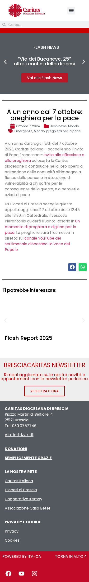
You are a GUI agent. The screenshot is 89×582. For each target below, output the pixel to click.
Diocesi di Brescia (21, 490)
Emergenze (23, 131)
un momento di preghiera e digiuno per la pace (42, 226)
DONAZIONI (16, 449)
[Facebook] (8, 574)
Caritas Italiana (19, 481)
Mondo (73, 126)
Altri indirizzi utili (19, 435)
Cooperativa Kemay (23, 499)
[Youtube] (21, 574)
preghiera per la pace (63, 131)
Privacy (12, 531)
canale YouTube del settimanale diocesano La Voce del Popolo (37, 244)
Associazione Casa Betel (27, 508)
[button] (71, 10)
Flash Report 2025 (28, 338)
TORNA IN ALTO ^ (71, 556)
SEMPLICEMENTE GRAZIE (28, 458)
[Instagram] (34, 574)
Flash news (58, 126)
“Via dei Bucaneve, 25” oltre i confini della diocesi (44, 61)
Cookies (12, 540)
